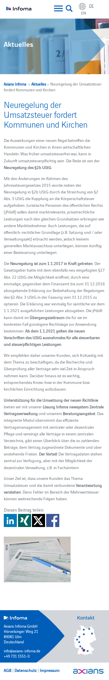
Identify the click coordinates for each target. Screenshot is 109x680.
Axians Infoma (15, 83)
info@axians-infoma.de (22, 650)
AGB (7, 670)
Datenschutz (26, 670)
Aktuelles (38, 83)
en (83, 13)
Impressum (50, 670)
